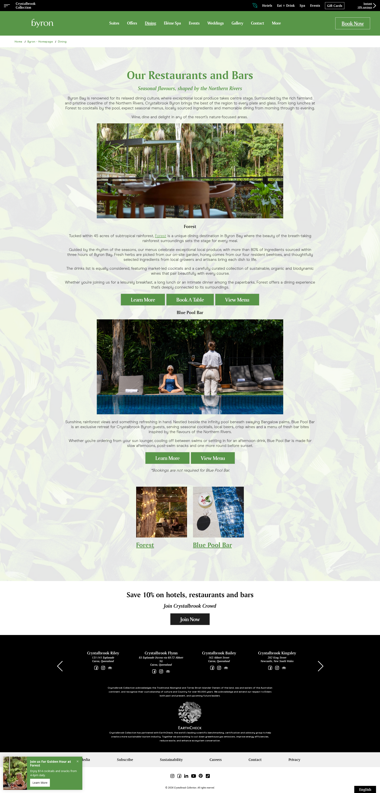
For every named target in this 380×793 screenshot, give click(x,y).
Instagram (103, 668)
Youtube (193, 776)
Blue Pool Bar (212, 545)
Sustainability (171, 759)
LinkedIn (186, 776)
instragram (277, 668)
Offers (132, 23)
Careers (216, 759)
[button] (320, 666)
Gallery (237, 23)
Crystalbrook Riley (103, 652)
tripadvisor (110, 668)
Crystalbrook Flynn (161, 652)
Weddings (215, 23)
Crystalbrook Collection (26, 5)
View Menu (237, 299)
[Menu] (7, 5)
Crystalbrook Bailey (219, 652)
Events (194, 23)
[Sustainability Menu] (254, 5)
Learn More (143, 299)
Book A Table (190, 299)
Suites (114, 23)
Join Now (190, 619)
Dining (150, 23)
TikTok (208, 776)
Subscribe (125, 759)
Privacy (294, 759)
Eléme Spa (172, 23)
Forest (160, 236)
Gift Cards (334, 6)
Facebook (96, 668)
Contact (257, 23)
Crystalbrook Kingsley (277, 652)
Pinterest (201, 776)
